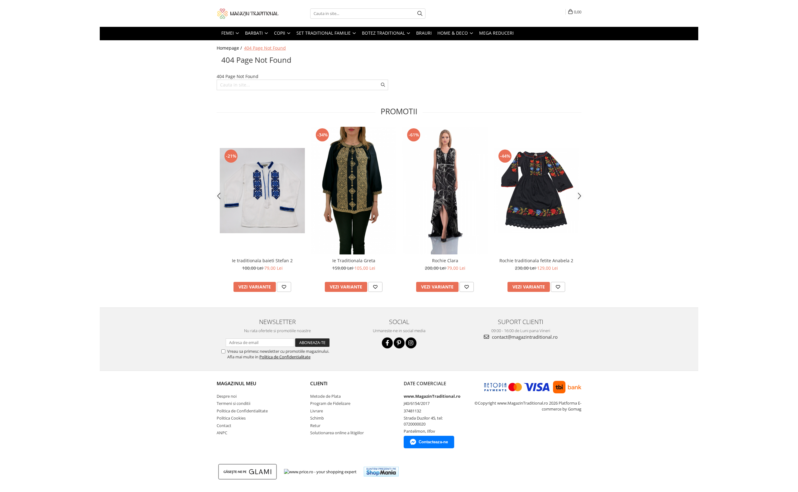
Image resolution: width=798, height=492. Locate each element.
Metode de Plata (325, 396)
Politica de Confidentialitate (284, 357)
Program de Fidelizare (330, 403)
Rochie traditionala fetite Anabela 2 (536, 260)
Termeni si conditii (233, 403)
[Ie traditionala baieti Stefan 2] (262, 190)
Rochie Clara (445, 260)
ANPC (222, 432)
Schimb (317, 418)
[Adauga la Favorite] (284, 287)
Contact (224, 425)
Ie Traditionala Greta (353, 260)
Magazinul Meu (236, 383)
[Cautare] (419, 13)
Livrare (316, 411)
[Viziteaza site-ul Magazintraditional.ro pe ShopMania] (381, 471)
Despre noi (227, 396)
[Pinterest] (399, 342)
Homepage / (230, 48)
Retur (315, 425)
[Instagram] (411, 342)
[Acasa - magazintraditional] (248, 13)
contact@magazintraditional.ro (524, 337)
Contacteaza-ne (433, 442)
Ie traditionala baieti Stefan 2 (262, 260)
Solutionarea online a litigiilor (337, 432)
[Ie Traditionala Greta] (353, 191)
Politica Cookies (231, 418)
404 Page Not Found (265, 48)
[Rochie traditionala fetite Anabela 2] (536, 190)
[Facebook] (387, 342)
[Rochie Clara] (445, 191)
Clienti (319, 383)
